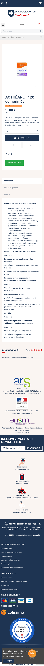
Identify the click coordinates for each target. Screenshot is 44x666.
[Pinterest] (11, 154)
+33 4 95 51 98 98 (12, 393)
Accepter (8, 661)
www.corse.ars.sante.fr (30, 393)
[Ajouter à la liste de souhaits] (13, 145)
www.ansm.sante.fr (22, 433)
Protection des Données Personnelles (12, 567)
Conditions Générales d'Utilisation (10, 560)
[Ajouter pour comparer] (31, 145)
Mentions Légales (6, 564)
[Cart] (38, 24)
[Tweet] (9, 154)
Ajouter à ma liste (14, 163)
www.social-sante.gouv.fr (22, 413)
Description (8, 181)
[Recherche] (40, 31)
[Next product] (41, 37)
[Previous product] (40, 37)
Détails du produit (11, 188)
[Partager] (6, 154)
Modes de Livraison (6, 556)
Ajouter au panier (23, 138)
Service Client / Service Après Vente (11, 552)
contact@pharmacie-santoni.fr (9, 589)
